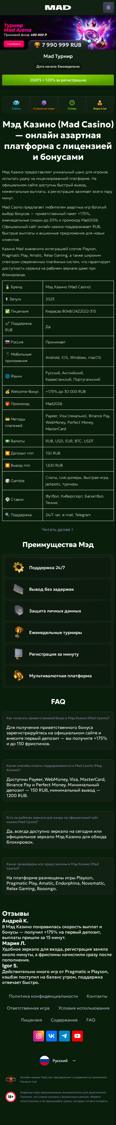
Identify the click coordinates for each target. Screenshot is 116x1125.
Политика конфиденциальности (43, 996)
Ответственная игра (28, 1008)
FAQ (90, 1020)
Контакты (97, 996)
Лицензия (31, 1020)
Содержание (64, 1020)
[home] (58, 7)
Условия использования (84, 1008)
